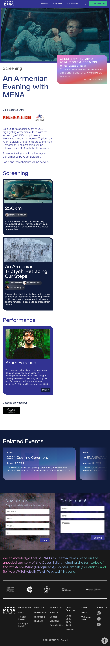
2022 (68, 625)
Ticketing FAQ (86, 618)
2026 (68, 615)
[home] (9, 3)
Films (21, 612)
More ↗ (45, 390)
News (84, 608)
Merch (84, 612)
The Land (38, 621)
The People (39, 617)
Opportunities (56, 625)
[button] (45, 3)
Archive (70, 629)
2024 (68, 622)
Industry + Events (23, 624)
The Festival (40, 612)
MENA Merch (98, 4)
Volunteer (54, 621)
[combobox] (28, 525)
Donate (53, 617)
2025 (68, 619)
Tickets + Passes (23, 618)
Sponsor (54, 612)
